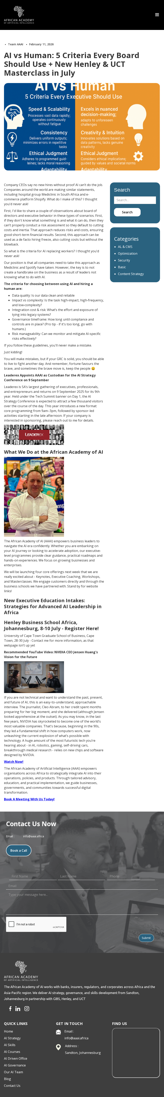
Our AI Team (13, 1072)
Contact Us (12, 1085)
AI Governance (15, 1065)
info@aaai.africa (76, 1038)
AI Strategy (12, 1038)
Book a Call (18, 850)
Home (8, 1031)
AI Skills (9, 1045)
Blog (7, 1079)
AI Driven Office (15, 1058)
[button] (157, 15)
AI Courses (12, 1051)
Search (122, 190)
